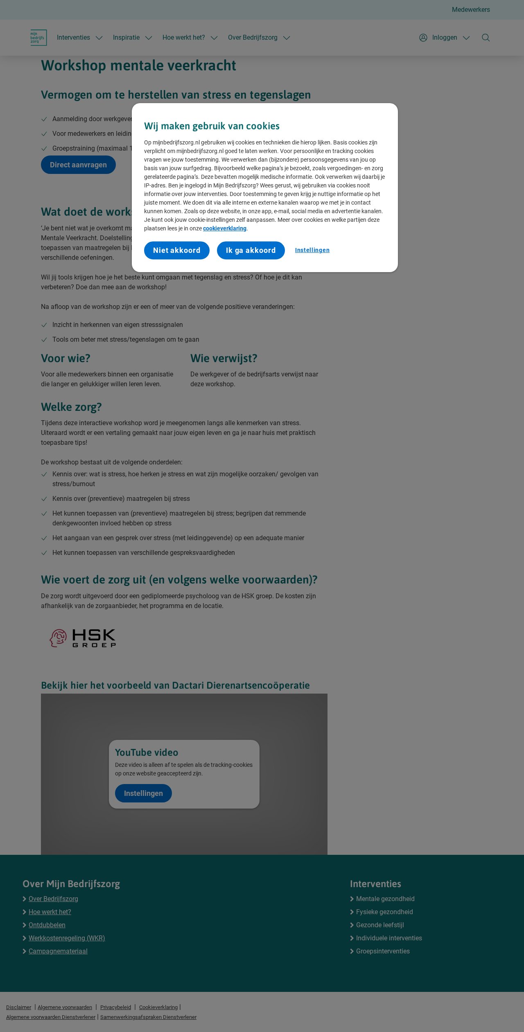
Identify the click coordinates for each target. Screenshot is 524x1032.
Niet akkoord (177, 250)
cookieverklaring (224, 228)
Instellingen (312, 250)
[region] (265, 187)
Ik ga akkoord (251, 250)
